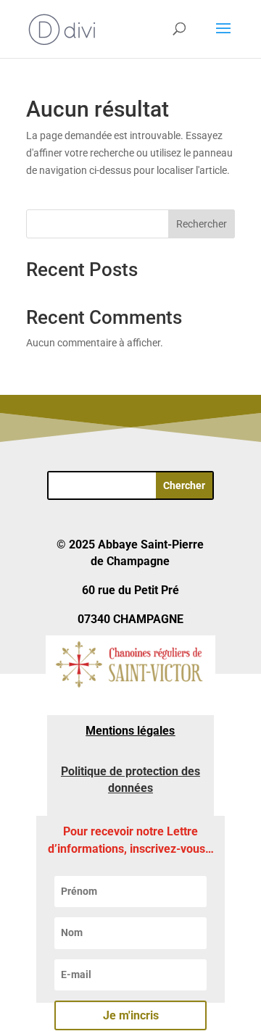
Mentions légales (130, 731)
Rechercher (201, 224)
